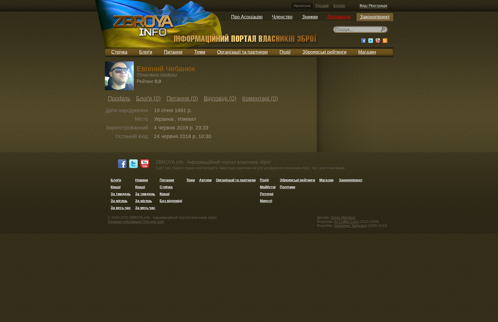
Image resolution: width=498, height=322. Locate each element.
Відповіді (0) (220, 98)
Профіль (119, 98)
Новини (141, 180)
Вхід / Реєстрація (373, 6)
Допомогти (338, 16)
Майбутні (268, 187)
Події (285, 52)
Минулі (266, 201)
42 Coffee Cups (346, 222)
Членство (282, 16)
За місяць (119, 201)
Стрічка (119, 52)
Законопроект (375, 16)
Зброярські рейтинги (324, 52)
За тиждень (121, 194)
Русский (322, 6)
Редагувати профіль (157, 74)
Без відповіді (171, 201)
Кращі (115, 187)
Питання (173, 52)
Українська (302, 6)
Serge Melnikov (343, 218)
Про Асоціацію (247, 16)
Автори (205, 180)
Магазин (367, 52)
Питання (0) (182, 98)
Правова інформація (125, 222)
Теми (199, 52)
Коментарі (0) (260, 98)
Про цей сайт (154, 222)
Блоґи (145, 52)
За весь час (121, 208)
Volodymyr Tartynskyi (350, 226)
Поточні (266, 194)
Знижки (310, 16)
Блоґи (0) (148, 98)
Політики (287, 187)
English (339, 6)
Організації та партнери (242, 52)
